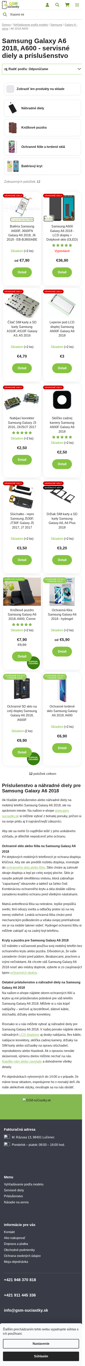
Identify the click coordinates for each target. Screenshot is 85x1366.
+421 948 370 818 (20, 1280)
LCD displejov (29, 1034)
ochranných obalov (23, 972)
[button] (42, 89)
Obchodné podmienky (19, 1250)
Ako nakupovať (14, 1238)
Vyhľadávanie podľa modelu (23, 1184)
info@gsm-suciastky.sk (26, 1310)
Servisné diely (14, 1190)
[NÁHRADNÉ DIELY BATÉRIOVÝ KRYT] (62, 495)
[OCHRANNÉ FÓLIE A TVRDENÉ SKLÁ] (62, 591)
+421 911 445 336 (20, 1295)
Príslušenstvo (13, 1196)
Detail (22, 272)
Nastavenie (41, 1343)
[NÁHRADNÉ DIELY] (22, 208)
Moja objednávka (16, 1261)
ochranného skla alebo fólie (25, 867)
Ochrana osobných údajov (22, 1255)
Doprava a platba (16, 1243)
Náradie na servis (16, 1202)
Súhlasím (41, 1356)
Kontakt (9, 1232)
